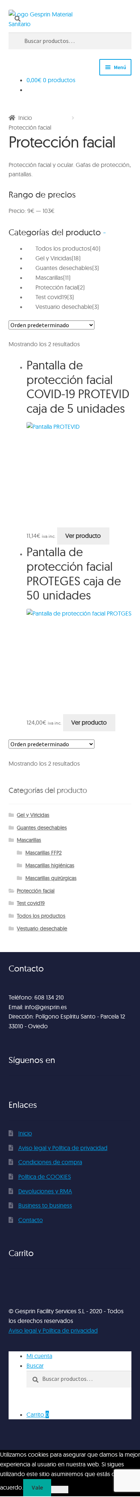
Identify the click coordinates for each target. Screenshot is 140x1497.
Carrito (38, 1414)
